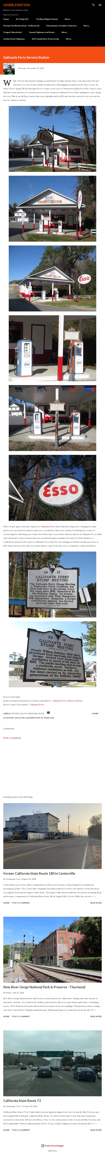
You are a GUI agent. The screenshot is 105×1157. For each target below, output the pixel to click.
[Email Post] (48, 713)
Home (6, 19)
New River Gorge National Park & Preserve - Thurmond (44, 987)
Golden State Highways (14, 39)
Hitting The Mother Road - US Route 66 (21, 25)
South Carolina (28, 713)
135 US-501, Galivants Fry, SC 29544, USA (34, 718)
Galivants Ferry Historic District (68, 701)
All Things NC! (22, 19)
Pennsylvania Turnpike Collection (61, 25)
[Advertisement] (52, 767)
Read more (96, 903)
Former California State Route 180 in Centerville (39, 873)
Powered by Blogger (54, 1145)
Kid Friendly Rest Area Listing (45, 39)
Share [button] (95, 713)
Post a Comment (12, 737)
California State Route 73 (22, 1101)
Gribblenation (16, 5)
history (15, 713)
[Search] (93, 5)
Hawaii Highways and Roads (42, 32)
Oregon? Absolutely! (12, 32)
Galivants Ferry (48, 526)
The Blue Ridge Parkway (47, 19)
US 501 (41, 713)
